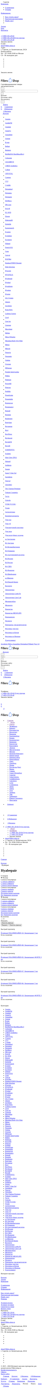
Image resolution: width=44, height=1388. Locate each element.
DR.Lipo (8, 1052)
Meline (7, 1116)
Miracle (7, 1124)
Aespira (7, 1009)
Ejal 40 (7, 1054)
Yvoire (7, 1204)
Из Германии (10, 1225)
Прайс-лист (9, 21)
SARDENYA (10, 1175)
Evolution (8, 1068)
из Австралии (10, 1219)
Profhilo (8, 1145)
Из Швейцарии (10, 1237)
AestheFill (8, 1011)
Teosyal (7, 1190)
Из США (8, 1233)
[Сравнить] (2, 939)
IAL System (9, 1099)
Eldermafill (9, 1060)
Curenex (8, 1038)
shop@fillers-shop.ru (8, 46)
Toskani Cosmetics (11, 1196)
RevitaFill (8, 1171)
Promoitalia (9, 1149)
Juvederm (8, 1103)
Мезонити (8, 1252)
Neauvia (8, 1126)
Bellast (7, 1023)
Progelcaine (9, 1147)
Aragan (7, 1019)
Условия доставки (7, 1305)
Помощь (4, 1299)
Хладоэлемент (10, 1270)
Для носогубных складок (14, 1217)
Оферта (3, 1372)
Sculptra (8, 1177)
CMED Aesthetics (11, 1033)
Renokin (8, 1157)
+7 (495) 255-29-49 (7, 40)
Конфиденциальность (9, 1370)
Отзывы (8, 9)
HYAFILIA (9, 1087)
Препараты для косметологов (15, 1262)
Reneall (7, 1155)
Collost (7, 1035)
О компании (9, 8)
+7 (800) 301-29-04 (7, 36)
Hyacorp (8, 1085)
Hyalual (7, 1091)
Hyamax (8, 1095)
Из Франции (9, 1235)
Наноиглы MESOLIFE (13, 1256)
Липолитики (9, 1245)
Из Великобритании (12, 1223)
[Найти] (2, 101)
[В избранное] (2, 937)
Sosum (7, 1184)
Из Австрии (9, 1221)
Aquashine (8, 1017)
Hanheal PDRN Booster (13, 1081)
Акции (3, 1279)
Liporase (8, 1112)
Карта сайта (5, 1374)
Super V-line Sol (10, 1186)
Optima (7, 1130)
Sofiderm (8, 1182)
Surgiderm (8, 1188)
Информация (5, 1289)
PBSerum (8, 1134)
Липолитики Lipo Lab (13, 1248)
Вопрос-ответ (6, 1309)
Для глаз (8, 1210)
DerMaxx (8, 1050)
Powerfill (8, 1142)
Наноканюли (10, 1258)
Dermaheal (8, 1044)
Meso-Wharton (10, 1118)
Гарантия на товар (7, 1307)
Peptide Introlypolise (12, 1136)
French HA (9, 1073)
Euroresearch (9, 1064)
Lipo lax (8, 1110)
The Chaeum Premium (12, 1194)
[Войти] (2, 702)
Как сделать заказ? (12, 17)
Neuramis (8, 1128)
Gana (7, 1075)
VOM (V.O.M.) (10, 1202)
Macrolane (8, 1114)
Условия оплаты (7, 1303)
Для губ (8, 1212)
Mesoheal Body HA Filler (14, 1120)
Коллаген (8, 1243)
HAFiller (8, 1079)
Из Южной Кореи (11, 1241)
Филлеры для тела (11, 1264)
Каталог (4, 1277)
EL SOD (8, 1056)
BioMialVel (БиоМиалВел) (14, 1027)
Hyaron (7, 1097)
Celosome (8, 1029)
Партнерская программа (14, 19)
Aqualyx (8, 1015)
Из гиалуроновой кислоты (14, 1227)
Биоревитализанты (12, 1208)
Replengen (8, 1159)
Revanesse (8, 1163)
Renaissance (9, 1153)
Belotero (8, 1025)
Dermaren (8, 1048)
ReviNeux (8, 1167)
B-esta (7, 1021)
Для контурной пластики (14, 1213)
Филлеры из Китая (12, 1266)
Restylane (8, 1161)
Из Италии (9, 1229)
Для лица (8, 1215)
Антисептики (10, 1206)
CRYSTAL (9, 1036)
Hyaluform (8, 1093)
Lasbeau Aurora (10, 1107)
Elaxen (7, 1058)
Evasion (8, 1066)
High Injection (10, 1083)
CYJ (6, 1040)
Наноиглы (9, 1254)
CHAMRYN (9, 1031)
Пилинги (8, 1260)
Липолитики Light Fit (13, 1247)
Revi (6, 1165)
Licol (7, 1108)
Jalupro (7, 1101)
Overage (8, 1132)
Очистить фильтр (15, 925)
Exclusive (8, 1070)
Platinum (8, 1140)
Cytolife (8, 1042)
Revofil (7, 1173)
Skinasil (7, 1180)
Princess (8, 1143)
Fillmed (7, 1071)
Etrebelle (8, 1062)
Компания (4, 1281)
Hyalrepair (8, 1089)
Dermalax (8, 1046)
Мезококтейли (10, 1250)
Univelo (8, 1200)
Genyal (7, 1077)
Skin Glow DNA (11, 1178)
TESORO (8, 1192)
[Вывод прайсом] (4, 927)
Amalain (8, 1013)
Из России (9, 1231)
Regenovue (9, 1151)
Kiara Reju (8, 1105)
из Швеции (9, 1239)
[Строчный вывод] (2, 927)
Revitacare (8, 1169)
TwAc (7, 1198)
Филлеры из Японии (12, 1268)
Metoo (7, 1122)
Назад (12, 722)
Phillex (7, 1138)
